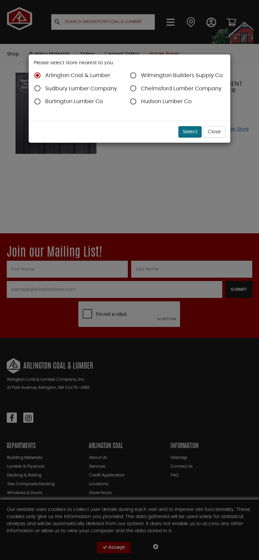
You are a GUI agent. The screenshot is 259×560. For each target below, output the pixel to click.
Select (190, 132)
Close (214, 132)
